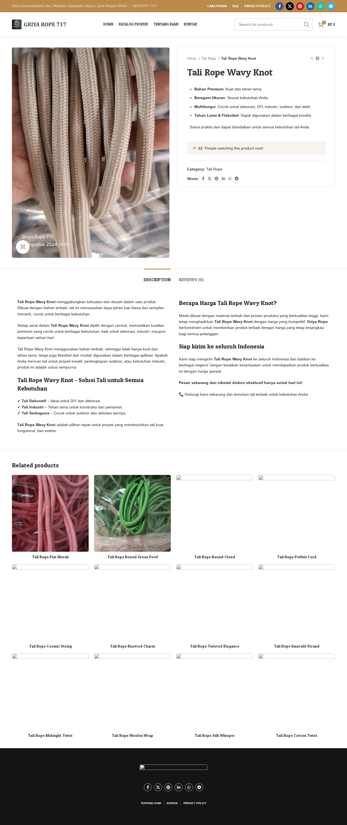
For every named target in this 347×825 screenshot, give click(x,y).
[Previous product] (312, 58)
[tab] (157, 277)
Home (192, 58)
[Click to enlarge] (23, 247)
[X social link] (290, 6)
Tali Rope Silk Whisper (215, 735)
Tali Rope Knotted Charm (132, 646)
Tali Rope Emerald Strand (297, 646)
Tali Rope (209, 58)
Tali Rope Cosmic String (50, 646)
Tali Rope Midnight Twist (50, 735)
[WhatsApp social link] (321, 6)
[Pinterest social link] (300, 6)
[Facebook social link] (279, 6)
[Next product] (323, 58)
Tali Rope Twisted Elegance (214, 646)
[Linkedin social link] (310, 6)
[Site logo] (39, 24)
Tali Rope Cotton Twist (296, 735)
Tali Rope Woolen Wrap (132, 735)
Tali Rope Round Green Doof (132, 556)
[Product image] (132, 691)
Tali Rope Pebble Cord (297, 556)
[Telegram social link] (331, 6)
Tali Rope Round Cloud (214, 556)
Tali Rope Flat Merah (50, 556)
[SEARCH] (306, 24)
